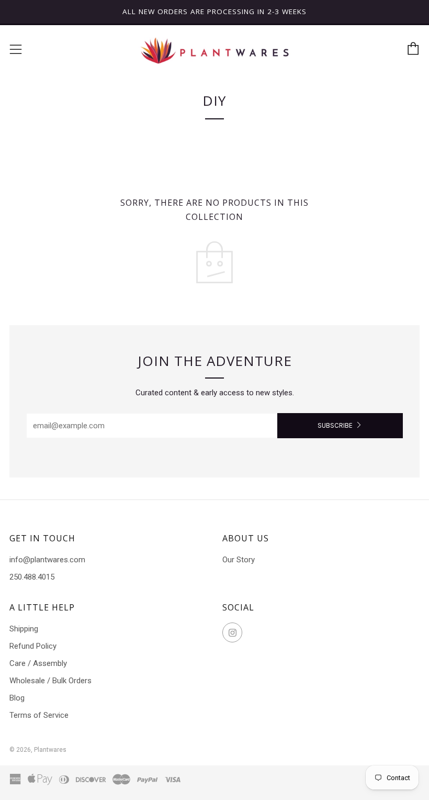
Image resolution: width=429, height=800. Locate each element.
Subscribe (335, 425)
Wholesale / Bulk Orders (50, 680)
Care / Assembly (38, 663)
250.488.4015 (31, 577)
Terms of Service (39, 715)
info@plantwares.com (47, 559)
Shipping (23, 629)
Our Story (238, 559)
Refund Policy (33, 646)
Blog (17, 698)
